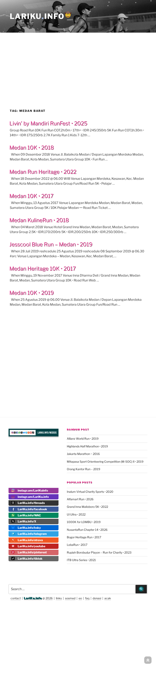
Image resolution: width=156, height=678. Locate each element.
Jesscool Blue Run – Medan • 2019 (50, 244)
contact (16, 598)
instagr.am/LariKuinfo (33, 490)
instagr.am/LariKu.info (33, 496)
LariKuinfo (41, 16)
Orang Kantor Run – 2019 (83, 469)
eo (80, 598)
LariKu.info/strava (30, 540)
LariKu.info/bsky (29, 527)
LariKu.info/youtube (31, 546)
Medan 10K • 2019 (31, 293)
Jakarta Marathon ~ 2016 (83, 454)
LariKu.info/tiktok (30, 558)
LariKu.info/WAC (29, 515)
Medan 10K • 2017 (31, 196)
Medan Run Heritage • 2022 (42, 172)
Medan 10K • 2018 (31, 147)
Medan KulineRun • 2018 (39, 220)
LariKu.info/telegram (32, 533)
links (59, 598)
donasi (97, 598)
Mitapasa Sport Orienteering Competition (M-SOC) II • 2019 (105, 461)
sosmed (70, 598)
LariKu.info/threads (31, 503)
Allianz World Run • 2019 (83, 438)
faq (87, 598)
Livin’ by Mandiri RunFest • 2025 (48, 123)
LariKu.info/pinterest (32, 552)
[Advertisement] (78, 61)
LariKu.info (33, 598)
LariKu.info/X (27, 521)
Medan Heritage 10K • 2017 (42, 268)
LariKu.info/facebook (32, 509)
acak (107, 598)
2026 (49, 598)
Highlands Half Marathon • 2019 (87, 446)
